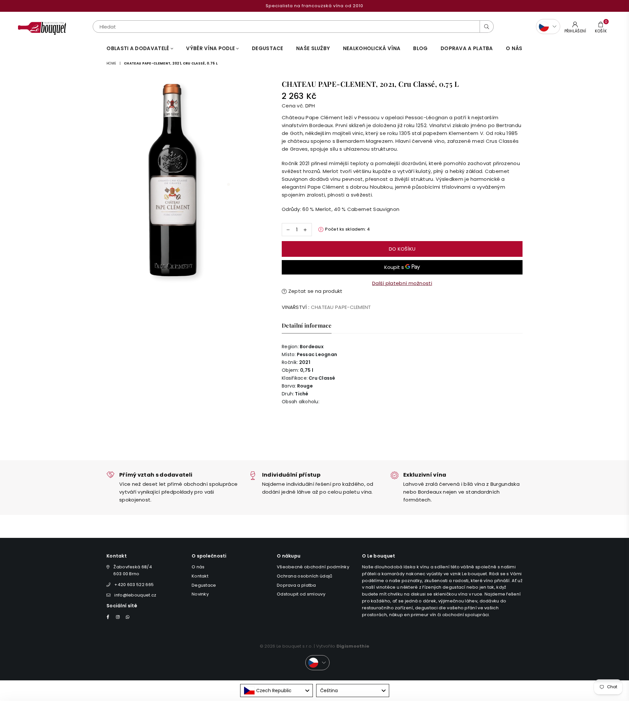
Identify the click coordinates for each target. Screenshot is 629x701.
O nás (514, 48)
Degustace (267, 48)
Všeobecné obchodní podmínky (313, 567)
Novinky (200, 594)
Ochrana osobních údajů (305, 576)
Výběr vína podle (211, 48)
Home (111, 63)
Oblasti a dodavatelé (138, 48)
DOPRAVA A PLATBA (467, 48)
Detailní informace (307, 325)
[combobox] (276, 690)
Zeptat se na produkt (314, 291)
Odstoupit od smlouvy (301, 594)
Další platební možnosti (402, 283)
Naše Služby (313, 48)
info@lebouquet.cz (135, 595)
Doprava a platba (296, 585)
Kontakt (200, 576)
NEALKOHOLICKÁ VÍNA (371, 48)
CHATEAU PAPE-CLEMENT (341, 307)
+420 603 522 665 (134, 584)
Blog (420, 48)
